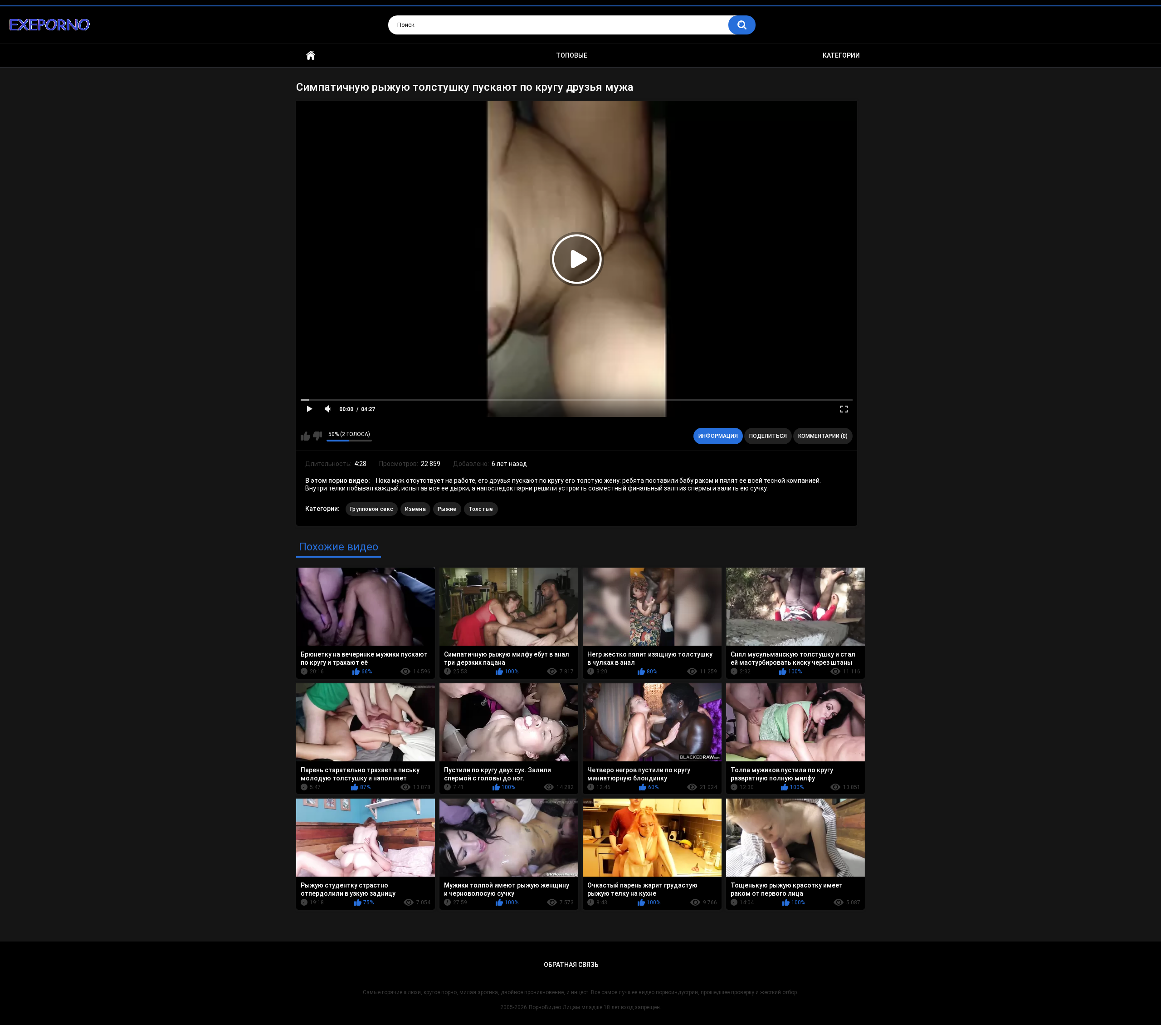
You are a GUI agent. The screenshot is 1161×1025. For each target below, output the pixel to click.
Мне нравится (305, 436)
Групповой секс (371, 509)
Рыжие (447, 509)
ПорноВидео (545, 1007)
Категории (841, 55)
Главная (310, 55)
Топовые (571, 55)
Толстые (480, 509)
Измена (415, 509)
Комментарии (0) (823, 436)
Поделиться (768, 436)
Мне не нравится (317, 436)
